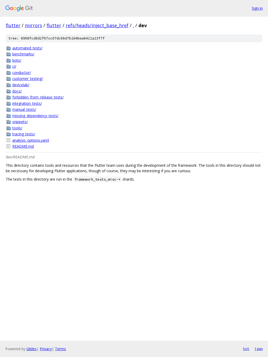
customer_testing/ (27, 78)
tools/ (17, 127)
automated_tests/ (27, 47)
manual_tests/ (24, 109)
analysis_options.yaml (30, 140)
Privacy (46, 348)
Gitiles (31, 348)
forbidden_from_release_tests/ (38, 97)
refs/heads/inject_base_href (97, 25)
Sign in (257, 8)
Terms (60, 348)
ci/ (14, 66)
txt (246, 348)
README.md (23, 146)
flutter (13, 25)
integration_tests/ (27, 103)
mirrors (33, 25)
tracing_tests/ (23, 133)
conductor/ (21, 72)
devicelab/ (20, 84)
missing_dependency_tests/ (35, 115)
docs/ (17, 91)
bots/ (16, 60)
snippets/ (20, 121)
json (258, 348)
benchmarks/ (23, 53)
